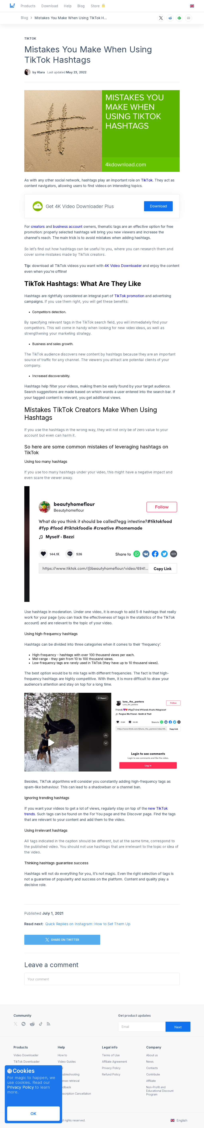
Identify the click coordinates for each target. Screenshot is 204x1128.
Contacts (152, 1068)
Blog (25, 18)
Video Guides (67, 1061)
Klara (41, 72)
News (150, 1061)
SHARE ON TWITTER (65, 939)
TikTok (30, 38)
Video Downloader (26, 1055)
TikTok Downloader (27, 1061)
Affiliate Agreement (114, 1061)
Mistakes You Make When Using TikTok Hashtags (88, 54)
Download (158, 206)
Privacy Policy (20, 1087)
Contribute (153, 1074)
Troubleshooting (68, 1074)
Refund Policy (111, 1074)
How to (62, 1055)
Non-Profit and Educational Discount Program (160, 1090)
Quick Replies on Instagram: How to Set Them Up (87, 924)
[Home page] (12, 7)
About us (152, 1055)
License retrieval (68, 1080)
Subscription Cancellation (74, 1093)
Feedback (64, 1087)
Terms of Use (111, 1055)
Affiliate (151, 1080)
